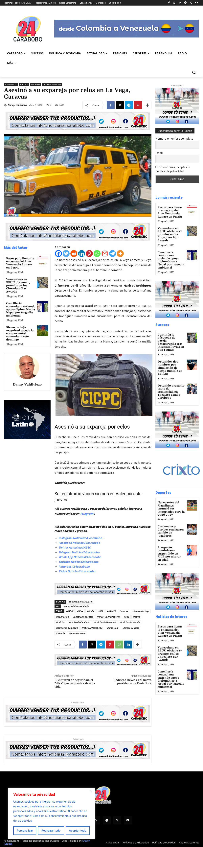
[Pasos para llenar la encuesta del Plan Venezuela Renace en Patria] (42, 261)
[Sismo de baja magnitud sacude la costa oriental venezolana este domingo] (42, 330)
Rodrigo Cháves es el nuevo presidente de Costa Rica (132, 681)
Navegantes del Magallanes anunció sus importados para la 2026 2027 (171, 509)
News (126, 616)
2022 (100, 611)
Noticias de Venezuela (105, 622)
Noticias (60, 622)
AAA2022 (111, 611)
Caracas (124, 611)
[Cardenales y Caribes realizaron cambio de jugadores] (192, 529)
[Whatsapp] (97, 253)
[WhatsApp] (119, 644)
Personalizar (25, 830)
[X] (191, 3)
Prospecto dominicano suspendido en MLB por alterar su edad (169, 554)
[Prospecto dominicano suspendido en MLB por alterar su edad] (192, 550)
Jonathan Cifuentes (83, 616)
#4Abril (69, 611)
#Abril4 (90, 611)
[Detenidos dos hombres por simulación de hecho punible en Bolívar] (192, 365)
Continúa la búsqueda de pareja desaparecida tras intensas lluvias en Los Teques (171, 342)
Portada (24, 84)
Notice (136, 616)
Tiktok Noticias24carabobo (77, 571)
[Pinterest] (180, 3)
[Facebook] (169, 3)
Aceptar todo (77, 830)
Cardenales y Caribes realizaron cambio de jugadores (171, 531)
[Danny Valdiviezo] (27, 367)
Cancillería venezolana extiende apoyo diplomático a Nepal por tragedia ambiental (20, 310)
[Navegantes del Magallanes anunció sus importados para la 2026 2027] (192, 505)
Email (159, 153)
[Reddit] (73, 253)
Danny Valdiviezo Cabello (76, 606)
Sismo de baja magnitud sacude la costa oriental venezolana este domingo (20, 333)
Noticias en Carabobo (67, 627)
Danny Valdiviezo (17, 105)
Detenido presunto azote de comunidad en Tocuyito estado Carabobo (171, 392)
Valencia (60, 633)
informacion (62, 616)
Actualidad (11, 84)
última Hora (112, 627)
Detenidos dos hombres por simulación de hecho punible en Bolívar (170, 368)
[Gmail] (104, 253)
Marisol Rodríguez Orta (108, 616)
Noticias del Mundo (130, 622)
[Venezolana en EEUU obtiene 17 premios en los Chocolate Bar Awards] (42, 282)
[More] (147, 105)
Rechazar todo (50, 830)
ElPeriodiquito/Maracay (81, 601)
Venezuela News (77, 633)
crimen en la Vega (140, 611)
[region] (51, 813)
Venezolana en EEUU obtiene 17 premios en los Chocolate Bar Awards (18, 286)
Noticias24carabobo (92, 627)
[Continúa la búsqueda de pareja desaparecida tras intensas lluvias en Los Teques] (192, 338)
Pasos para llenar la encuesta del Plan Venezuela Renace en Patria (20, 263)
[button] (194, 72)
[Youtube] (196, 3)
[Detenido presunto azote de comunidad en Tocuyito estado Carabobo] (192, 389)
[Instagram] (174, 3)
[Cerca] (91, 791)
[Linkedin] (81, 253)
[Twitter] (66, 253)
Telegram (86, 514)
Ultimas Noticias (52, 84)
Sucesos (35, 84)
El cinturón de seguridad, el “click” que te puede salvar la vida (75, 683)
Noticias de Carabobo (79, 622)
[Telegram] (185, 3)
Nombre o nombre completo (174, 138)
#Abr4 (80, 611)
